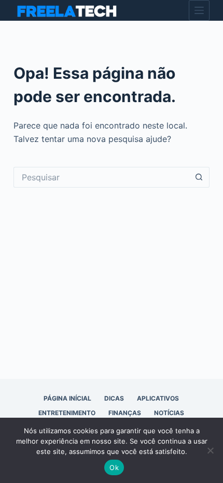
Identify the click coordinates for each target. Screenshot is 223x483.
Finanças (124, 413)
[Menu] (199, 10)
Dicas (114, 398)
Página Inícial (67, 398)
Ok (114, 467)
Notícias (169, 413)
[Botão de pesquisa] (199, 177)
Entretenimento (66, 413)
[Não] (210, 450)
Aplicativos (158, 398)
